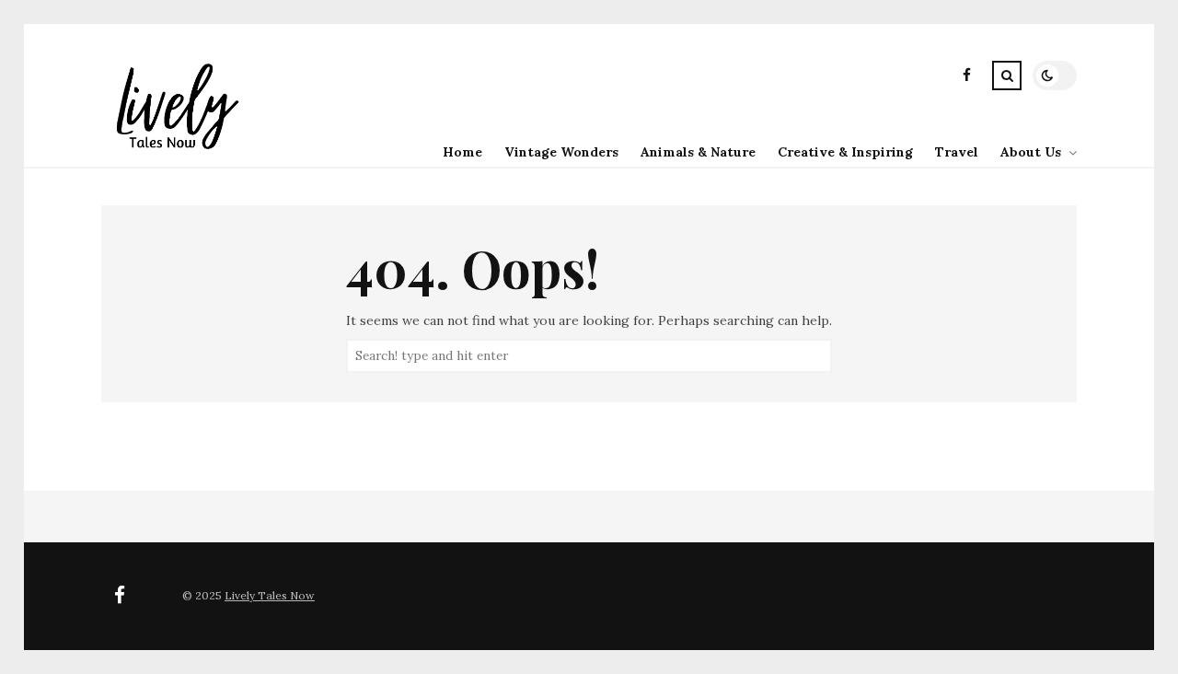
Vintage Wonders (561, 152)
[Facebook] (966, 78)
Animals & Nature (698, 152)
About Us (1030, 152)
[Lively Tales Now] (174, 152)
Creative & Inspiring (845, 152)
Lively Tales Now (270, 595)
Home (462, 152)
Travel (956, 152)
